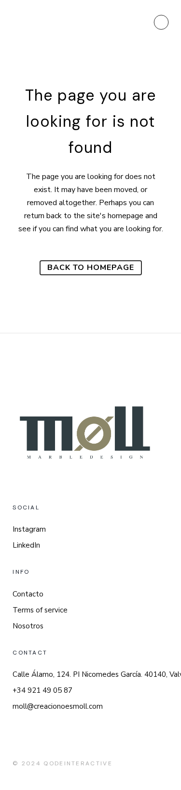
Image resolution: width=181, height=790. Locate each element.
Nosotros (28, 626)
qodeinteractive (77, 763)
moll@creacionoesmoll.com (58, 706)
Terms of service (40, 610)
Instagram (29, 529)
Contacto (28, 594)
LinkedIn (26, 545)
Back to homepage (90, 267)
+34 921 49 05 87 (42, 690)
